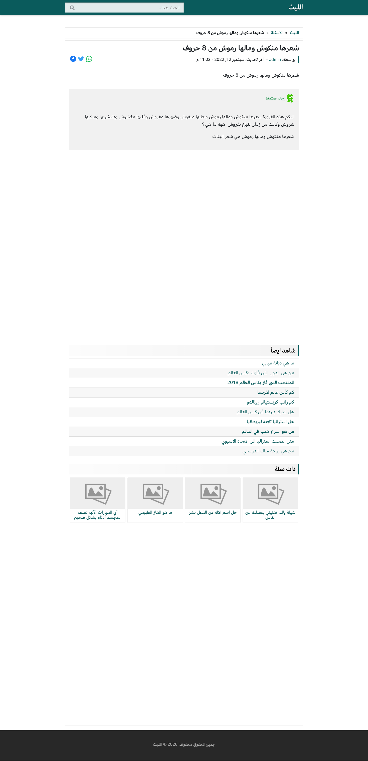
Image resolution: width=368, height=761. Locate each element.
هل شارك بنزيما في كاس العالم (265, 411)
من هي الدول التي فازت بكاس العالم (261, 372)
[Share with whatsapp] (89, 59)
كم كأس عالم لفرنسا (275, 392)
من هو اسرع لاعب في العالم (268, 431)
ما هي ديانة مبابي (278, 362)
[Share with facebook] (73, 59)
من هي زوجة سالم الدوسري (268, 450)
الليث (295, 7)
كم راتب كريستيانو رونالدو (270, 402)
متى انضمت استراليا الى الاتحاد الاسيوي (258, 441)
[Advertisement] (184, 242)
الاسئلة (277, 33)
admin (275, 59)
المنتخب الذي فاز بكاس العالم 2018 (260, 382)
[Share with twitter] (81, 59)
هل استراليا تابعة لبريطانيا (270, 421)
